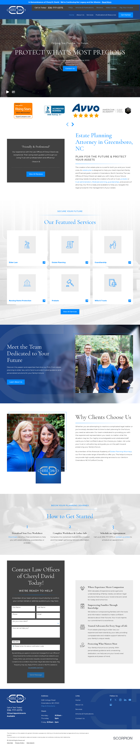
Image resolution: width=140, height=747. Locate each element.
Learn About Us (15, 382)
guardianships (113, 182)
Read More (106, 2)
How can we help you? (21, 628)
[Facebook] (111, 700)
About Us (79, 705)
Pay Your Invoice (126, 8)
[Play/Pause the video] (8, 92)
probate (124, 179)
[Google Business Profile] (111, 705)
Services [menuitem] (90, 15)
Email (39, 614)
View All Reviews (36, 174)
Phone (15, 614)
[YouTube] (130, 700)
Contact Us (70, 69)
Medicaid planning (99, 182)
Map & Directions (48, 706)
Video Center (111, 8)
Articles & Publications (84, 8)
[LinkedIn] (125, 700)
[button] (13, 92)
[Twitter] (115, 700)
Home (77, 700)
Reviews (99, 8)
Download (13, 537)
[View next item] (73, 124)
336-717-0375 (55, 8)
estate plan (87, 170)
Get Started (126, 15)
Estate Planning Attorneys (121, 451)
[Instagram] (120, 700)
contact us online (123, 537)
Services (78, 709)
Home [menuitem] (71, 15)
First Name (16, 607)
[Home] (16, 10)
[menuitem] (10, 743)
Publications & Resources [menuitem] (106, 15)
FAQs (71, 8)
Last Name (41, 607)
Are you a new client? (20, 621)
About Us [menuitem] (80, 15)
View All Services (70, 312)
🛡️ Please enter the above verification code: (28, 646)
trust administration (83, 182)
